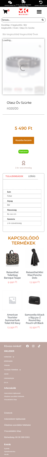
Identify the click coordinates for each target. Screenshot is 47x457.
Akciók (6, 454)
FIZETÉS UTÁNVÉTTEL (10, 5)
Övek (15, 28)
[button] (39, 12)
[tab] (14, 176)
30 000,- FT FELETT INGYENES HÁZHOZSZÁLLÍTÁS (23, 5)
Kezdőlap (5, 25)
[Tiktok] (39, 346)
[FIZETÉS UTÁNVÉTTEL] (10, 2)
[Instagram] (33, 346)
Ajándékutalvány (9, 452)
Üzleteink (8, 413)
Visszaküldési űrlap (10, 400)
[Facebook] (27, 346)
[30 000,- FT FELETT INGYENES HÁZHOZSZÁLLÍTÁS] (23, 1)
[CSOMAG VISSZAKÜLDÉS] (40, 2)
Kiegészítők (16, 25)
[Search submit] (43, 20)
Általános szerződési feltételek (14, 396)
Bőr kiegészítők (10, 34)
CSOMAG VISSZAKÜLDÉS (41, 5)
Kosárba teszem (24, 140)
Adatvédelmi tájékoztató (12, 393)
